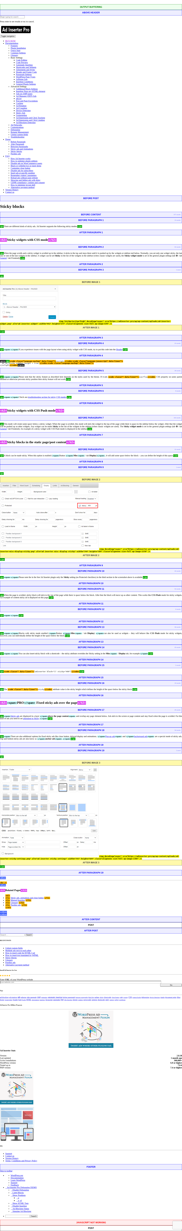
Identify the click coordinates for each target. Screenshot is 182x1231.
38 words (178, 370)
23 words (178, 343)
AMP (39, 997)
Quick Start (15, 50)
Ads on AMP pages (24, 94)
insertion (42, 1000)
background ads (140, 736)
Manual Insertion (18, 900)
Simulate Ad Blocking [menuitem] (22, 1211)
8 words (178, 391)
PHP (62, 1000)
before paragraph (69, 997)
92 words (178, 247)
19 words (178, 683)
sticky (107, 1000)
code (121, 997)
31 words (178, 449)
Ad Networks (16, 125)
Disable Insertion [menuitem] (20, 1206)
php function (68, 1000)
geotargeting (9, 1000)
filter (178, 997)
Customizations (17, 127)
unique (112, 1000)
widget (116, 1000)
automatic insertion (55, 997)
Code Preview (22, 62)
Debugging (15, 130)
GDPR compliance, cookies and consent (28, 182)
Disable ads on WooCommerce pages (26, 163)
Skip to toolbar (6, 1171)
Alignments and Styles (25, 70)
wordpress (122, 1000)
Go (171, 985)
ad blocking (4, 997)
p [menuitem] (18, 1198)
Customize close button (20, 168)
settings (94, 1000)
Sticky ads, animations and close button (27, 898)
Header (119, 349)
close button (115, 997)
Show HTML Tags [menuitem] (21, 1203)
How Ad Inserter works (21, 158)
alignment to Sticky (31, 718)
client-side (107, 997)
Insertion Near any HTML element (30, 91)
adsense (24, 997)
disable (162, 997)
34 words (178, 730)
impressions (35, 1000)
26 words (178, 571)
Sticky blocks (16, 151)
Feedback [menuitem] (15, 1185)
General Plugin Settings (26, 84)
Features (14, 46)
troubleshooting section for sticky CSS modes (47, 397)
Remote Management (20, 132)
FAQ (7, 156)
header (15, 1000)
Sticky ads (15, 716)
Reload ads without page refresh (24, 178)
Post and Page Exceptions (27, 101)
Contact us (9, 192)
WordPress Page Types (25, 77)
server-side (87, 1000)
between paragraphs (82, 997)
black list (91, 997)
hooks (24, 1000)
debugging (145, 997)
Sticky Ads (20, 113)
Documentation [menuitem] (17, 1178)
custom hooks (136, 997)
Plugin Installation (18, 48)
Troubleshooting (17, 137)
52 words (178, 589)
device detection (155, 997)
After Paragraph (17, 144)
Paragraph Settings (24, 74)
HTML (28, 1000)
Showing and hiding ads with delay (25, 180)
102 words (177, 418)
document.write (170, 997)
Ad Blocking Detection (26, 122)
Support (8, 1153)
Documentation (11, 43)
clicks (101, 997)
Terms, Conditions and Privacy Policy (21, 1161)
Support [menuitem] (14, 1183)
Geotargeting (21, 115)
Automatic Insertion (24, 65)
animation (44, 997)
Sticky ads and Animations (22, 149)
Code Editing (21, 60)
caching (96, 997)
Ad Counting (21, 108)
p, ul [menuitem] (20, 1200)
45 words (178, 710)
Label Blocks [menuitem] (18, 1193)
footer (2, 1000)
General (3, 258)
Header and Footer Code (26, 72)
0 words (178, 609)
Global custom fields (19, 134)
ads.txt (18, 98)
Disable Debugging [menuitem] (21, 1190)
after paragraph (32, 997)
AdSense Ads (21, 79)
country (125, 997)
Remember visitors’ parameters (24, 175)
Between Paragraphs (19, 146)
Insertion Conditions (24, 82)
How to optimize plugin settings (24, 161)
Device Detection (23, 110)
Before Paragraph (18, 142)
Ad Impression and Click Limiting (30, 120)
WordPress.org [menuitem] (17, 1175)
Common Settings (18, 53)
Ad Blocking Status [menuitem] (21, 1209)
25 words (178, 647)
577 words (177, 214)
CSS (130, 997)
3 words (178, 665)
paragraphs (56, 1000)
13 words (178, 220)
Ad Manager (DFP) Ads (26, 96)
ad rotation (13, 997)
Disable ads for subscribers (22, 170)
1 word (178, 270)
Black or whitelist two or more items (26, 166)
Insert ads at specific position (23, 173)
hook (20, 1000)
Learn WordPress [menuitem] (18, 1180)
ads (19, 997)
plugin (75, 1000)
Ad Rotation (21, 106)
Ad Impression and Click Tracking (30, 118)
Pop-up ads (110, 736)
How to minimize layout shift (23, 185)
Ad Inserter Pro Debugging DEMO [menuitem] (22, 1187)
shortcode (101, 1000)
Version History (12, 190)
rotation (80, 1000)
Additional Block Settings (27, 89)
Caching (19, 103)
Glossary (14, 55)
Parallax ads (16, 154)
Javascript (49, 1000)
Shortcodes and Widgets (26, 67)
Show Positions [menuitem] (19, 1195)
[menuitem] (93, 1216)
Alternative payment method (23, 187)
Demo (8, 139)
